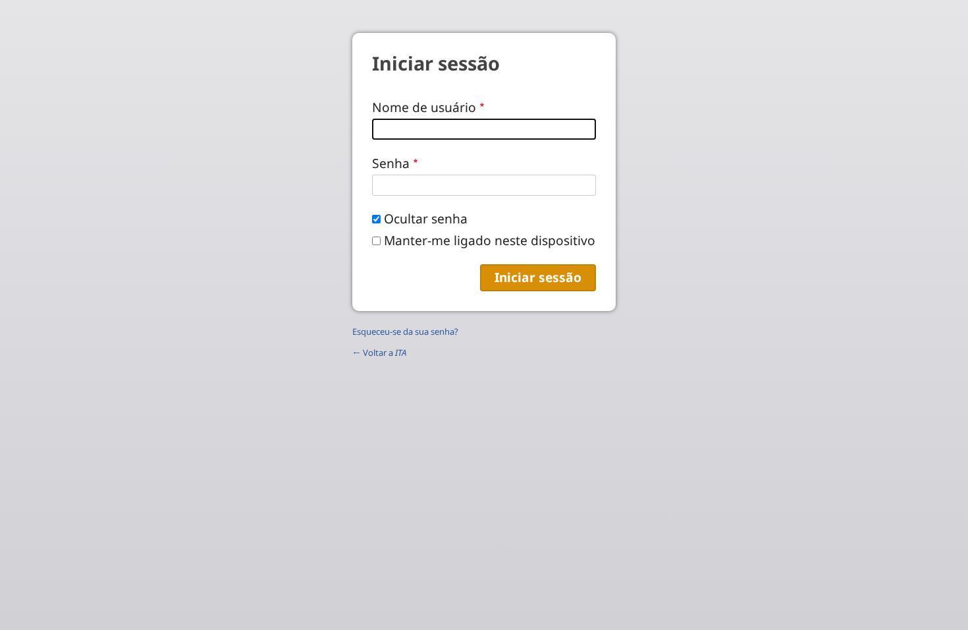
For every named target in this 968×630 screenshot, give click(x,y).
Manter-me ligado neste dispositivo (489, 240)
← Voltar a (379, 352)
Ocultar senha (426, 218)
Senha (391, 163)
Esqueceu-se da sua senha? (405, 331)
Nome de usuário (424, 107)
